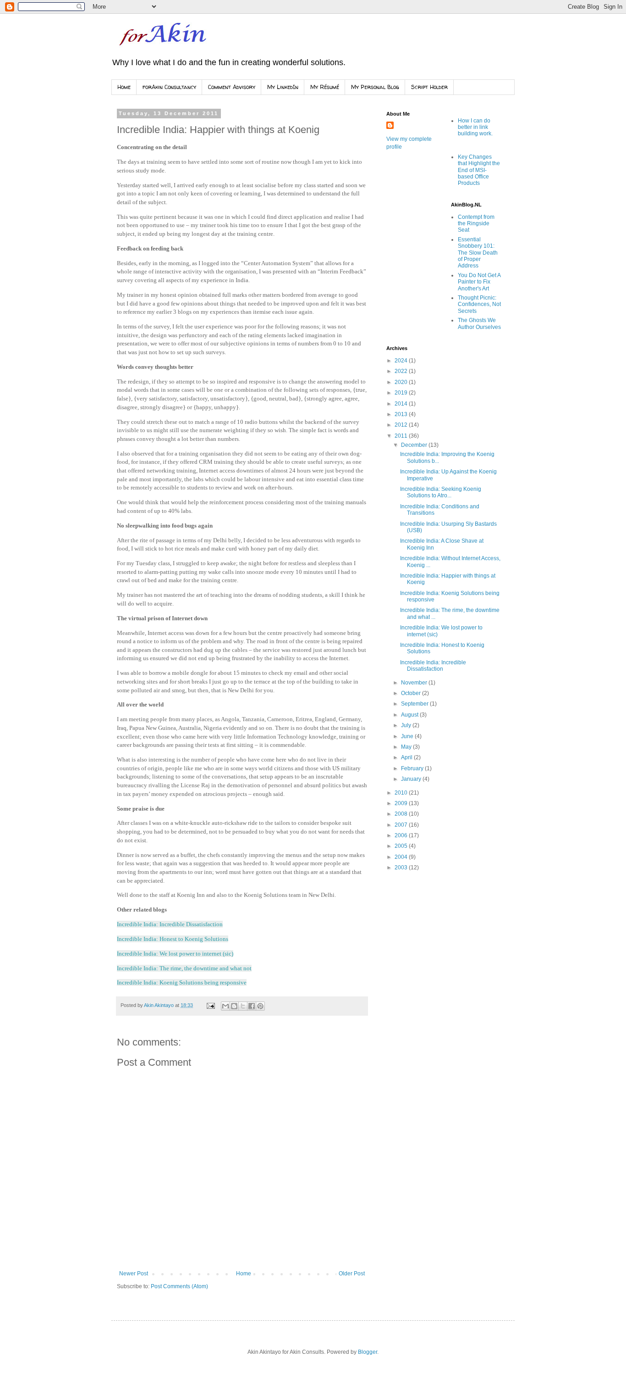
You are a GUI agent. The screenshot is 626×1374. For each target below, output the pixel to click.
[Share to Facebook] (251, 1006)
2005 (402, 846)
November (414, 682)
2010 (402, 793)
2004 (402, 857)
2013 (402, 414)
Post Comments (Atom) (179, 1286)
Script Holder (429, 87)
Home (124, 87)
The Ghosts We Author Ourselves (479, 323)
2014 (402, 404)
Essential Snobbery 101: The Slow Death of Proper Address (478, 252)
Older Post (352, 1273)
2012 (402, 425)
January (412, 779)
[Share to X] (242, 1006)
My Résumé (324, 87)
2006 (402, 835)
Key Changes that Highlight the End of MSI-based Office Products (479, 170)
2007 (402, 825)
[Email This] (225, 1006)
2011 (402, 436)
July (406, 725)
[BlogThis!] (234, 1006)
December (414, 445)
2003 (402, 867)
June (408, 736)
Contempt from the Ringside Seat (476, 224)
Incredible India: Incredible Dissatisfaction (433, 665)
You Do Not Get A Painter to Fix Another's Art (479, 282)
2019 (402, 392)
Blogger (367, 1352)
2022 (402, 371)
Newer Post (133, 1273)
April (407, 757)
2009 (402, 803)
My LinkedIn (282, 87)
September (415, 704)
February (413, 768)
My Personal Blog (375, 87)
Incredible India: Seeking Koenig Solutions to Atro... (440, 492)
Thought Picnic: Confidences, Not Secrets (479, 304)
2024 (402, 360)
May (407, 747)
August (410, 715)
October (411, 693)
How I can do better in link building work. (475, 127)
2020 (402, 382)
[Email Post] (210, 1005)
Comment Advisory (231, 87)
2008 (402, 814)
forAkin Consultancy (169, 87)
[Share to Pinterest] (260, 1006)
